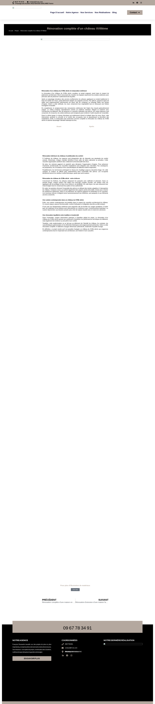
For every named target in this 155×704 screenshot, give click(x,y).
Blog (114, 12)
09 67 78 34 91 (77, 627)
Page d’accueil (57, 12)
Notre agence (72, 12)
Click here (75, 589)
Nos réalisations (102, 12)
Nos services (86, 12)
